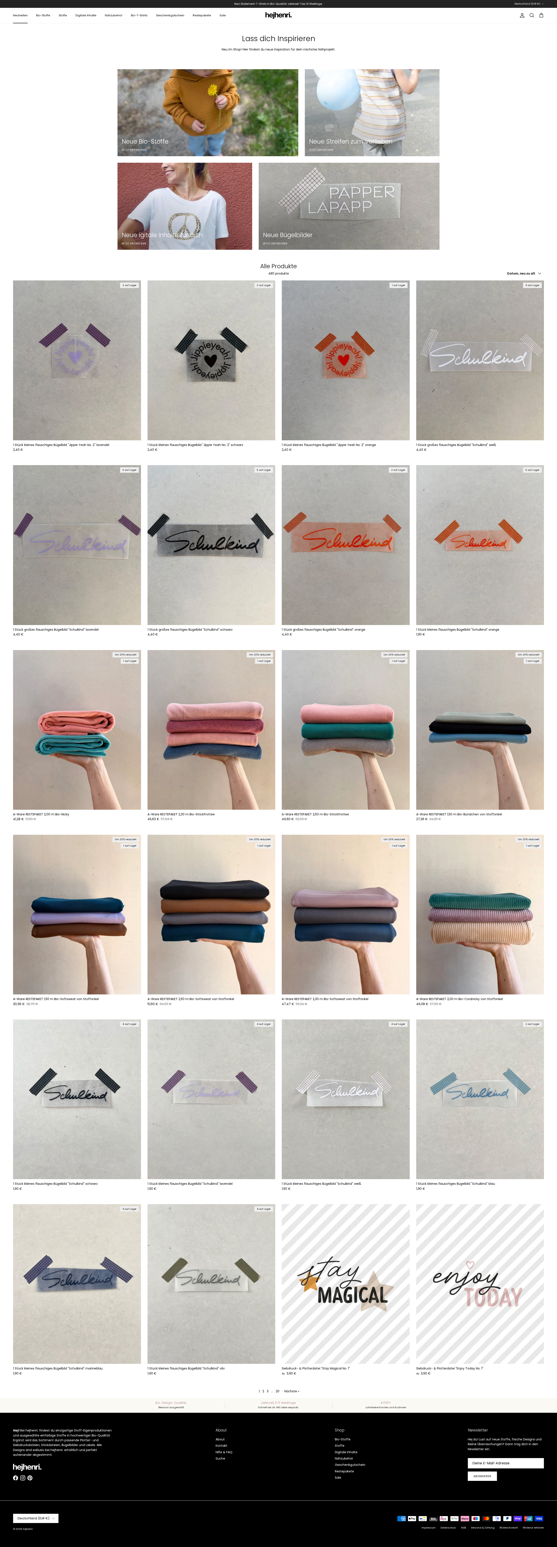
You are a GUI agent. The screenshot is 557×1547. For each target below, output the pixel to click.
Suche (220, 1458)
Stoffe (63, 15)
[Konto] (521, 15)
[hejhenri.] (278, 15)
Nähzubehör (113, 15)
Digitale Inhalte (85, 15)
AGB (463, 1527)
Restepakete (202, 15)
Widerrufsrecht (509, 1527)
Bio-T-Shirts (139, 15)
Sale (223, 15)
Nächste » (291, 1391)
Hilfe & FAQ (224, 1452)
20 (277, 1391)
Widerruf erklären (533, 1527)
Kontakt (221, 1445)
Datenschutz (448, 1527)
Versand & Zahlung (483, 1527)
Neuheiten (20, 15)
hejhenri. (28, 1529)
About (220, 1439)
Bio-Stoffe (43, 15)
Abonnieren (482, 1476)
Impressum (429, 1527)
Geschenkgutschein (170, 15)
